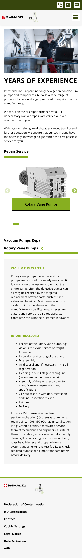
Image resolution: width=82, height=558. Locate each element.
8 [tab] (66, 224)
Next (74, 191)
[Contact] (77, 5)
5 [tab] (45, 224)
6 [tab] (52, 224)
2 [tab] (23, 224)
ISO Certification (15, 512)
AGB (7, 548)
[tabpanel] (41, 189)
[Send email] (68, 5)
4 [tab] (37, 224)
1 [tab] (16, 224)
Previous (7, 191)
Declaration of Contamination (24, 504)
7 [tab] (59, 224)
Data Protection (15, 541)
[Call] (60, 5)
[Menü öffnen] (76, 17)
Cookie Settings (14, 526)
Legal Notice (12, 534)
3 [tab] (30, 224)
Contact (9, 519)
